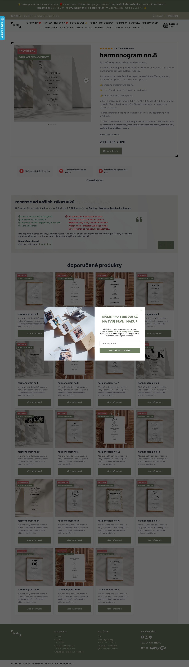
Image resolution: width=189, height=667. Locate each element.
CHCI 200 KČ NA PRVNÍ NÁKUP (120, 350)
